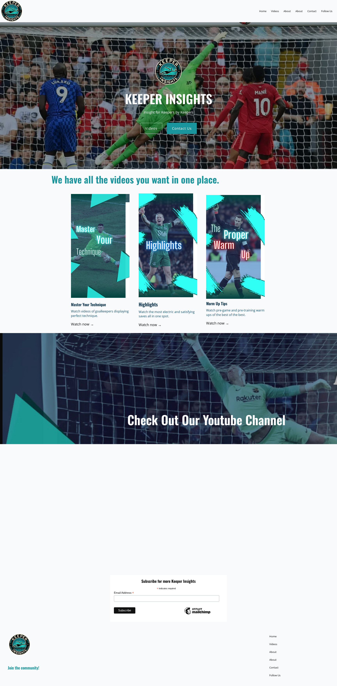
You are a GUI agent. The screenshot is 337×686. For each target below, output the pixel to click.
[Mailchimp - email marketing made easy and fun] (197, 613)
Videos (151, 128)
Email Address (124, 593)
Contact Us (182, 128)
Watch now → (82, 324)
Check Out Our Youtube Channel (206, 419)
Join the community (23, 668)
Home (262, 11)
